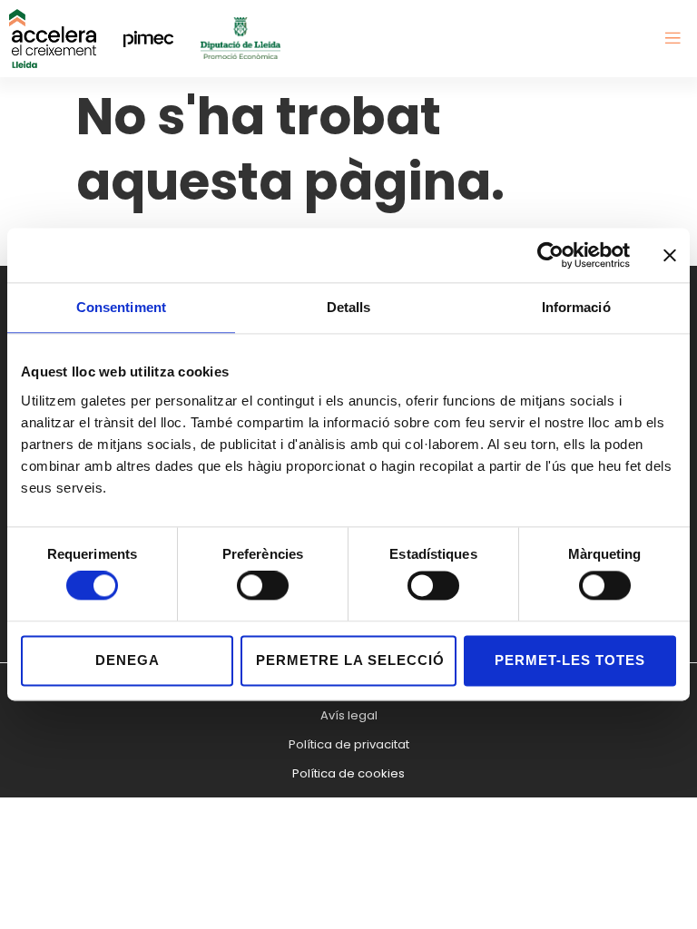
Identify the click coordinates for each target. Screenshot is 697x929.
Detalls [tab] (349, 307)
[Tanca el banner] (669, 255)
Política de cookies (348, 773)
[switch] (263, 586)
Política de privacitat (349, 744)
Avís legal (349, 715)
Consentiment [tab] (121, 307)
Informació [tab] (576, 307)
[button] (673, 39)
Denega (127, 660)
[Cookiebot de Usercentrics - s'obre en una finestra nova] (550, 255)
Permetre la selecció (350, 660)
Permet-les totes (570, 660)
